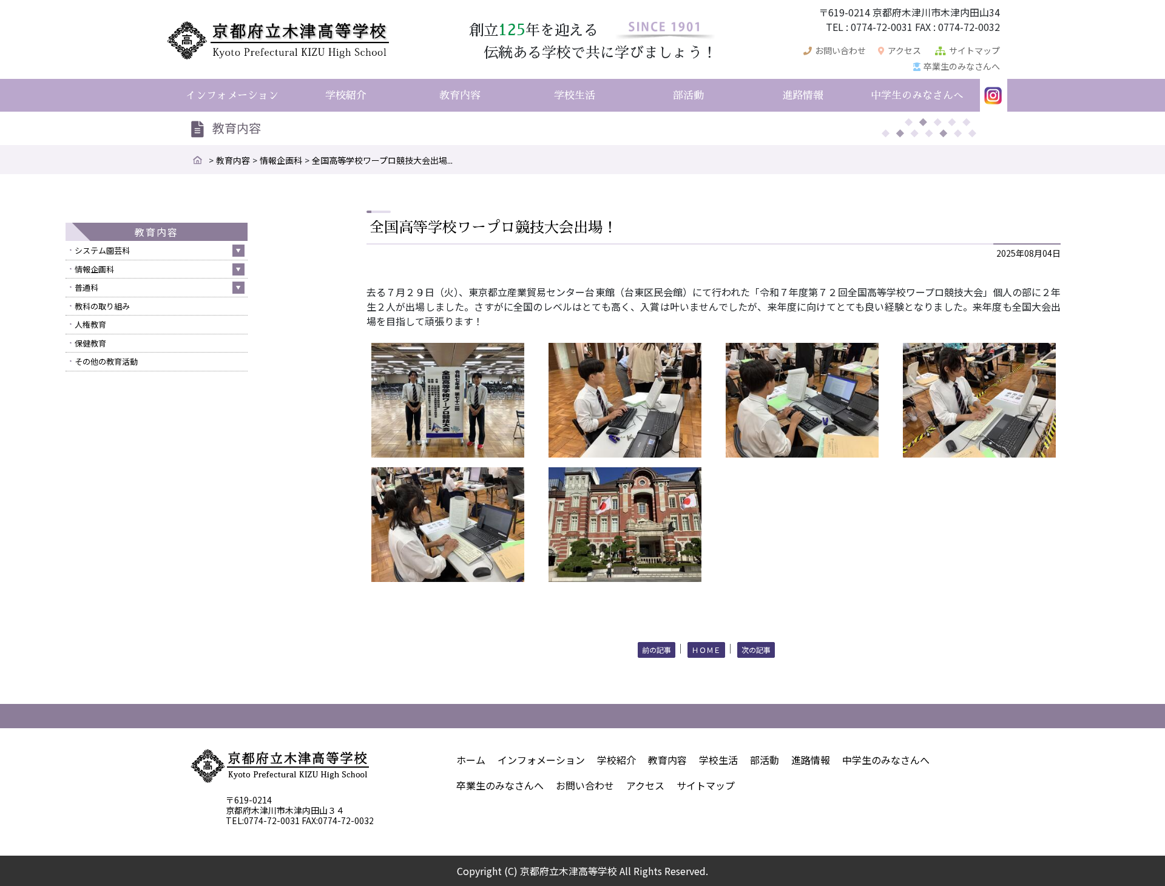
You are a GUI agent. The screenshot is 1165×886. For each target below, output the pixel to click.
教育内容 (233, 160)
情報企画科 (281, 160)
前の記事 (656, 649)
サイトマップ (974, 50)
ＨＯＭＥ (706, 649)
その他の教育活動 (106, 361)
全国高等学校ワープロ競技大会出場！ (493, 227)
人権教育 (90, 324)
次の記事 (756, 649)
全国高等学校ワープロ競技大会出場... (382, 160)
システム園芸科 (102, 250)
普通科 (86, 287)
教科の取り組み (102, 306)
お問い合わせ (840, 50)
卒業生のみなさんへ (962, 66)
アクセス (904, 50)
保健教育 (90, 343)
